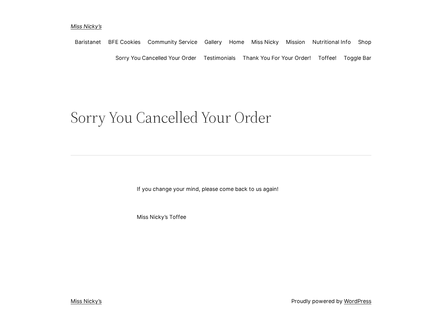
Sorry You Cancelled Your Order (155, 58)
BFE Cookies (124, 42)
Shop (364, 42)
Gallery (213, 42)
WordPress (357, 301)
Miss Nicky (265, 42)
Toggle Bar (357, 58)
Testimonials (219, 58)
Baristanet (88, 42)
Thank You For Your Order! (277, 58)
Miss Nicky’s (86, 26)
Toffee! (327, 58)
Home (236, 42)
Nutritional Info (331, 42)
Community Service (172, 42)
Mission (295, 42)
